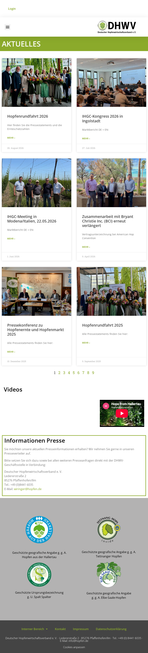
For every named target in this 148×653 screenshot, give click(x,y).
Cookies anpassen (74, 647)
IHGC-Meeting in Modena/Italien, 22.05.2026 (31, 219)
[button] (7, 27)
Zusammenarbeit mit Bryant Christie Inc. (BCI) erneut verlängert (107, 221)
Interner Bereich (32, 629)
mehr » (11, 138)
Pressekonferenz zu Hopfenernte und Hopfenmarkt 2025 (35, 330)
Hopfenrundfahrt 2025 (102, 325)
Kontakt (60, 629)
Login (12, 9)
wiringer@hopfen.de (28, 489)
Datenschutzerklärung (111, 629)
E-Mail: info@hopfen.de (74, 641)
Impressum (81, 629)
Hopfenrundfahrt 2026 (27, 116)
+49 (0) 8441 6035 (129, 638)
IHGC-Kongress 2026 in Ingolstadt (102, 118)
